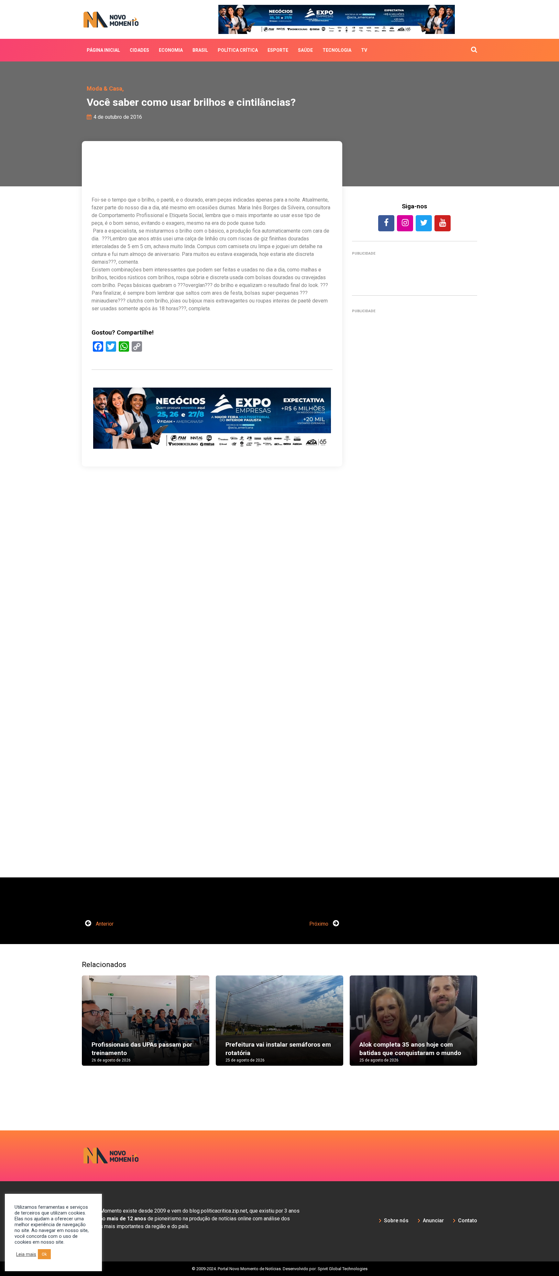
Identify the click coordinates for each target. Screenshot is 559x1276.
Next (486, 1026)
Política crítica (238, 50)
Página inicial (103, 50)
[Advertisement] (415, 597)
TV (364, 50)
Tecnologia (337, 50)
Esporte (278, 50)
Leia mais (26, 1254)
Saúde (305, 50)
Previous (72, 1026)
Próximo (319, 924)
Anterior (104, 924)
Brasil (200, 50)
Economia (171, 50)
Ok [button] (44, 1254)
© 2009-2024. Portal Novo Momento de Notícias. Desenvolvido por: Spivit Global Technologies (279, 1268)
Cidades (139, 50)
